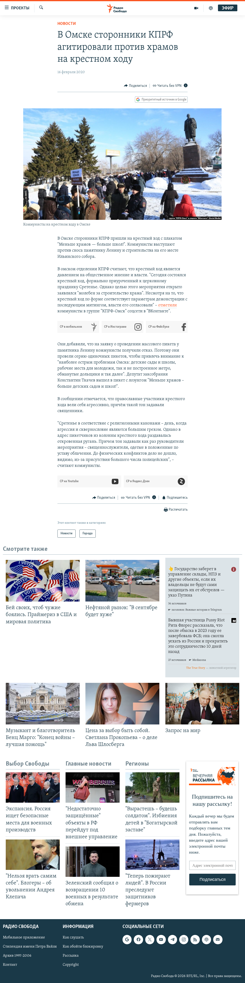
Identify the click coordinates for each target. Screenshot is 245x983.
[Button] (135, 86)
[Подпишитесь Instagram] (183, 939)
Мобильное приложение (24, 937)
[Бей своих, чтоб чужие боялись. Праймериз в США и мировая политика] (43, 581)
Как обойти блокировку (83, 947)
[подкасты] (211, 8)
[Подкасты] (206, 939)
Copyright (71, 965)
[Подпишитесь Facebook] (138, 939)
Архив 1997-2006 (17, 956)
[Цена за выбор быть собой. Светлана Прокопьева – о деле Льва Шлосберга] (122, 703)
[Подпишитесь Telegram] (172, 939)
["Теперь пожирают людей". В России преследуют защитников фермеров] (152, 854)
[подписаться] (217, 939)
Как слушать (73, 937)
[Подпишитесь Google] (127, 939)
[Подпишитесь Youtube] (161, 939)
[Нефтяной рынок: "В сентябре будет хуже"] (122, 581)
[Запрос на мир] (202, 703)
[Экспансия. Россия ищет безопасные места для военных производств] (33, 787)
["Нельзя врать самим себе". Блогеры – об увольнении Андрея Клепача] (33, 854)
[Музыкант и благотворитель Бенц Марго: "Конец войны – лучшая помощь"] (43, 703)
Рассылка (71, 956)
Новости (66, 24)
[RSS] (195, 939)
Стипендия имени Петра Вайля (30, 947)
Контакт (10, 965)
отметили (167, 305)
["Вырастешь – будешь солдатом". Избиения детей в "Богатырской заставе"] (152, 787)
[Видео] (196, 8)
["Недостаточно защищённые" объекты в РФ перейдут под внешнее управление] (93, 787)
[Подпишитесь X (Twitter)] (149, 939)
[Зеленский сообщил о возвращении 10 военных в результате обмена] (93, 861)
